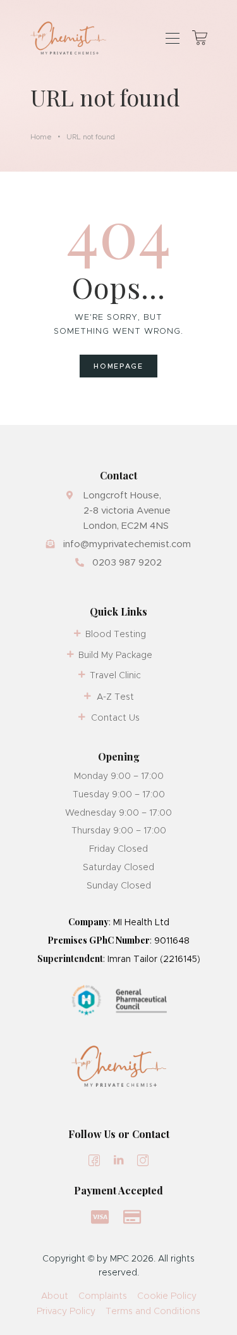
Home (41, 136)
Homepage (118, 366)
